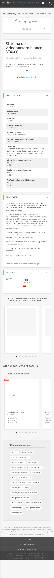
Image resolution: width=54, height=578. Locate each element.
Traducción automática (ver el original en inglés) (23, 264)
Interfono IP (36, 473)
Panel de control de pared (20, 457)
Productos (26, 28)
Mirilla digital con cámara (20, 488)
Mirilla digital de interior (19, 473)
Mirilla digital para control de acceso (24, 493)
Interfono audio (16, 513)
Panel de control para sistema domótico (25, 483)
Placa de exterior (25, 478)
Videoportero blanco (33, 508)
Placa (13, 478)
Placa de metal (16, 503)
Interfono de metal (17, 462)
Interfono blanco (17, 467)
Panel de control (27, 452)
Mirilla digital (32, 462)
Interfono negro (16, 508)
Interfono (14, 452)
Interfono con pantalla (34, 467)
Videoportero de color (33, 503)
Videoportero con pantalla (20, 498)
